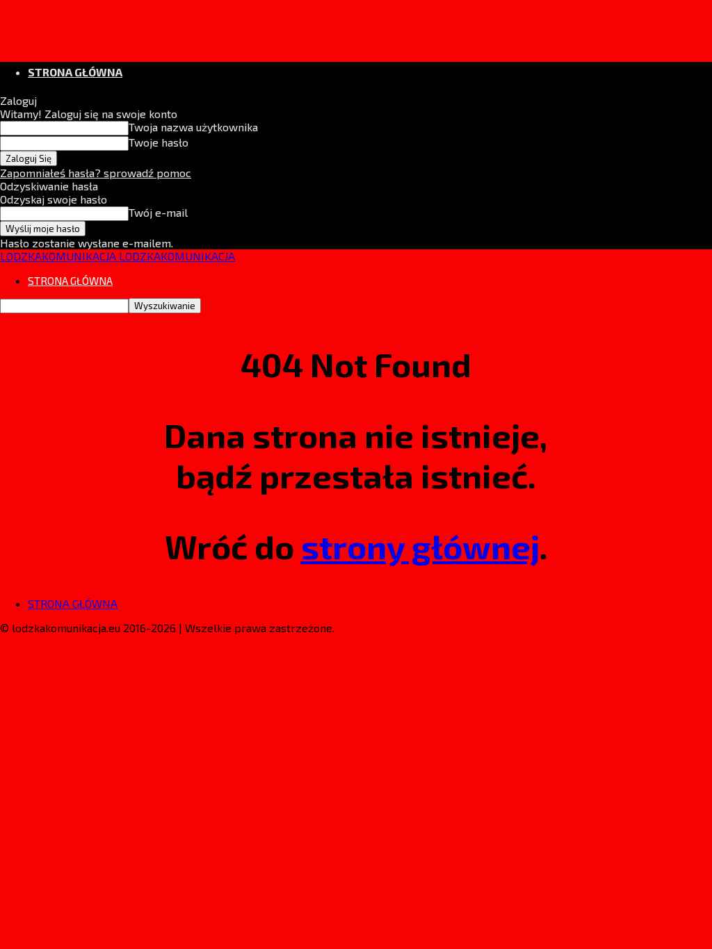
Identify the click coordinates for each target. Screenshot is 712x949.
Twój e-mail (158, 212)
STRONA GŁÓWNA (75, 72)
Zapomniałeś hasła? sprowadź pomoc (95, 172)
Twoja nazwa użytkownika (193, 126)
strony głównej (420, 546)
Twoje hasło (158, 142)
